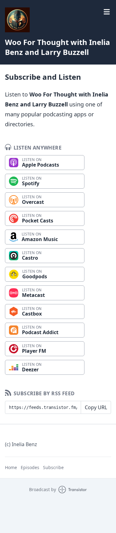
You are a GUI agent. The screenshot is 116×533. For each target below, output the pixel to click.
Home (11, 467)
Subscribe (53, 467)
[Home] (17, 19)
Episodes (30, 467)
